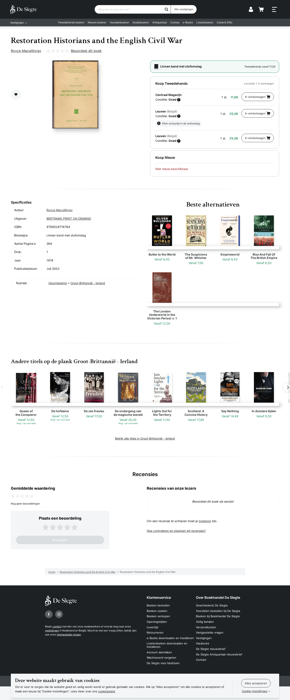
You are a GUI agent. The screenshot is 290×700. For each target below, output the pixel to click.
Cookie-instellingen (254, 691)
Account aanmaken (159, 652)
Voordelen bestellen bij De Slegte (218, 611)
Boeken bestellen (158, 605)
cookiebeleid (106, 691)
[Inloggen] (251, 9)
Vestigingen (204, 638)
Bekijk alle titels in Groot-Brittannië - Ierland (145, 438)
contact (57, 626)
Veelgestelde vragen (69, 634)
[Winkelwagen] (261, 9)
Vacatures (202, 643)
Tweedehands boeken (71, 22)
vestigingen (52, 630)
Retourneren (155, 632)
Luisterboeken (204, 22)
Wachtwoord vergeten (161, 657)
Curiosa (174, 22)
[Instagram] (59, 614)
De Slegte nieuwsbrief (210, 649)
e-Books (188, 22)
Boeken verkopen (158, 616)
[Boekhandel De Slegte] (23, 9)
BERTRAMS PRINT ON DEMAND (68, 218)
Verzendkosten (206, 627)
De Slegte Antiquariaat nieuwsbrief (219, 654)
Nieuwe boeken (97, 22)
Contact (201, 659)
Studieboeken (140, 22)
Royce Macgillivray (26, 51)
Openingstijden (157, 621)
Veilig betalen (205, 621)
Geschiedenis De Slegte (212, 605)
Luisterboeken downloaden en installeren (167, 645)
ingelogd (205, 521)
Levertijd (152, 627)
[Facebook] (49, 614)
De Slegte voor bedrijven (163, 663)
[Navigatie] (274, 9)
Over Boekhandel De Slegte (218, 597)
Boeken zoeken (157, 611)
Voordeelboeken (119, 22)
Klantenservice (159, 597)
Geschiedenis (57, 283)
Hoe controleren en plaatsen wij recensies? (176, 531)
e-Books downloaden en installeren (170, 638)
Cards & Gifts (224, 22)
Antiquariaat (159, 22)
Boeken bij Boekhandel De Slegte (218, 616)
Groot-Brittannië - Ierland (87, 283)
